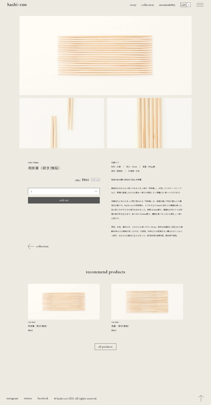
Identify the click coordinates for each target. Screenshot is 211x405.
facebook (43, 398)
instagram (12, 398)
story (133, 5)
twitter (28, 398)
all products (105, 346)
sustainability (167, 5)
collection (147, 5)
